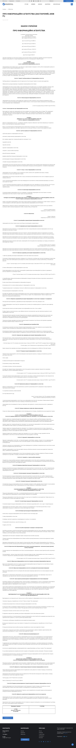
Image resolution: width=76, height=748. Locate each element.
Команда (41, 732)
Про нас (42, 728)
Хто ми (26, 4)
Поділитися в (7, 717)
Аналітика (47, 4)
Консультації (56, 4)
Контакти (41, 737)
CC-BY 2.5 (65, 733)
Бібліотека (10, 9)
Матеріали (25, 728)
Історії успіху (41, 734)
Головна (4, 9)
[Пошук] (72, 4)
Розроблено (59, 736)
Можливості (41, 736)
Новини (33, 4)
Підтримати (68, 1)
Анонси (40, 4)
